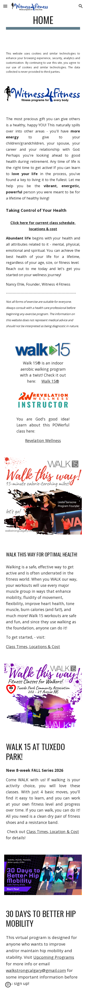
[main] (43, 21)
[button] (5, 6)
